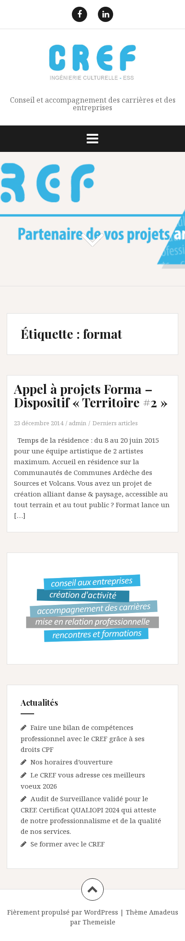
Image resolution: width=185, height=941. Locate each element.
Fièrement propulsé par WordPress (62, 912)
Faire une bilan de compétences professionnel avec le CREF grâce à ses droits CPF (83, 738)
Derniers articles (115, 423)
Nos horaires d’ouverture (72, 761)
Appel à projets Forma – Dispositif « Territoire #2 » (90, 395)
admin (77, 423)
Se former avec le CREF (68, 843)
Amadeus (163, 912)
